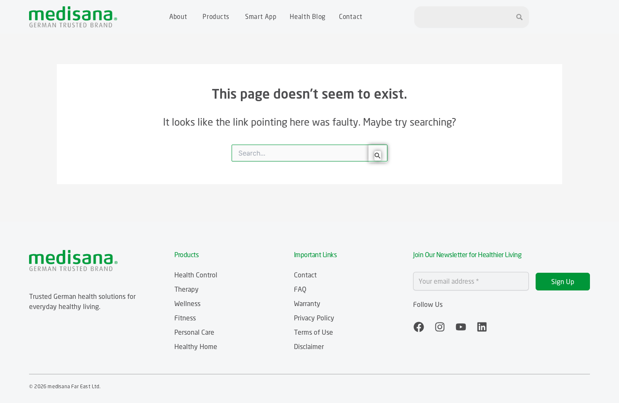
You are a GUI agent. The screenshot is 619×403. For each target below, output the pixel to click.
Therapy (186, 289)
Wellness (187, 303)
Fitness (185, 318)
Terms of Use (313, 332)
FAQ (300, 289)
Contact (305, 275)
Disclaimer (309, 346)
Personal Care (194, 332)
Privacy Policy (314, 318)
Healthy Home (195, 346)
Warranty (307, 303)
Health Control (195, 275)
